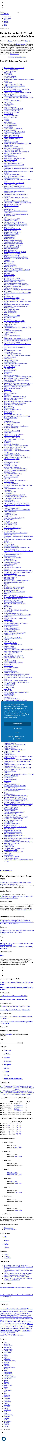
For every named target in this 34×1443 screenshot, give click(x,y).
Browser (6, 1364)
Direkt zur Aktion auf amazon (17, 57)
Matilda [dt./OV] (8, 529)
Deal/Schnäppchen (14, 1321)
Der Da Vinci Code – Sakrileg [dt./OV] (15, 252)
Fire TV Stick (17, 1326)
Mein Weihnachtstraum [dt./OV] (13, 554)
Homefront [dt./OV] (9, 411)
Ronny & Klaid (8, 654)
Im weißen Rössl (8, 424)
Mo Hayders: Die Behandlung (12, 567)
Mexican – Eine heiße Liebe (12, 562)
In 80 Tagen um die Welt (11, 427)
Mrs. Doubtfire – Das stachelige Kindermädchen (17, 572)
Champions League (9, 1367)
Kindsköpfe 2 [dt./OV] (10, 465)
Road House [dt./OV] (10, 648)
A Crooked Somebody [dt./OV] (13, 91)
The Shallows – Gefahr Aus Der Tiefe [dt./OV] (17, 768)
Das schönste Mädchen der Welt (13, 242)
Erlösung (6, 329)
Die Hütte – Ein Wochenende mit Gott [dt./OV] (17, 293)
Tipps (5, 1419)
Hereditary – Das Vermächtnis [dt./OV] (15, 398)
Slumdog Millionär (9, 687)
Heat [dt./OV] (8, 391)
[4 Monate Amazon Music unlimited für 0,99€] (13, 996)
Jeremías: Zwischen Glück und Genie (14, 455)
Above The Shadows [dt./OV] (12, 100)
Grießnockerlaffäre (9, 381)
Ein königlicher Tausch (10, 324)
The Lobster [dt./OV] (10, 754)
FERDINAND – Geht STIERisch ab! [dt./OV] (17, 339)
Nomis (5, 585)
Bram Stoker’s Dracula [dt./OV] (13, 163)
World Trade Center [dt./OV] (12, 843)
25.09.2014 (18, 1210)
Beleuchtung (7, 1359)
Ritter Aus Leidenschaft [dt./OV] (13, 644)
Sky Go (20, 1330)
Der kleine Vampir (9, 261)
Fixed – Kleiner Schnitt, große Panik (14, 347)
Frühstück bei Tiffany (10, 362)
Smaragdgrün (7, 689)
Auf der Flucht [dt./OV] (10, 125)
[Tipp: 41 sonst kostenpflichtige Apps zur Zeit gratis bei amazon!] (17, 984)
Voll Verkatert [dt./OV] (10, 814)
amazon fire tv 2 (18, 1313)
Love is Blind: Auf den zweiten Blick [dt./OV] (17, 510)
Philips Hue (7, 1395)
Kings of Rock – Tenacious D (12, 467)
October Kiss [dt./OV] (10, 595)
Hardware (6, 20)
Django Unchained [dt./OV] (12, 316)
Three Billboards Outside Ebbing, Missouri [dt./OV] (19, 774)
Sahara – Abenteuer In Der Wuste (13, 662)
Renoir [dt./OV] (8, 641)
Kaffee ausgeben (8, 1228)
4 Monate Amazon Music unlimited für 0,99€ (13, 999)
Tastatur (2, 1332)
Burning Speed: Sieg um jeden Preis (14, 183)
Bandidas (6, 140)
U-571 (5, 792)
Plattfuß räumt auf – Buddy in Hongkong (15, 623)
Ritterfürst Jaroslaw (9, 646)
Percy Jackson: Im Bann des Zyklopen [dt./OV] (17, 615)
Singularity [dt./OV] (9, 685)
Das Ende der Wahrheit (10, 230)
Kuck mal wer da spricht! (11, 477)
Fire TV (30, 1323)
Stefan (10, 41)
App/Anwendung (23, 1315)
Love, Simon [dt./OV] (10, 511)
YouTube (21, 1335)
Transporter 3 (7, 781)
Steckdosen (7, 1416)
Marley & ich (7, 526)
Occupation (7, 593)
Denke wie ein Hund (10, 250)
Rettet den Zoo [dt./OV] (10, 643)
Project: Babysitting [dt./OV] (12, 630)
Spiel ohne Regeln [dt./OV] (11, 699)
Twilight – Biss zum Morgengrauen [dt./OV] (16, 789)
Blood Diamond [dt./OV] (11, 156)
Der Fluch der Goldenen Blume (13, 253)
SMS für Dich (8, 690)
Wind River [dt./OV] (10, 837)
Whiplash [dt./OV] (9, 828)
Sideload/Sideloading (9, 1330)
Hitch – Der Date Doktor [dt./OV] (13, 404)
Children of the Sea (9, 192)
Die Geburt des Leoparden (11, 288)
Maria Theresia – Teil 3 (10, 523)
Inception (6, 429)
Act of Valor (7, 102)
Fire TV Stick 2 (28, 1326)
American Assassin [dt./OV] (12, 110)
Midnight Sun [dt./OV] (10, 564)
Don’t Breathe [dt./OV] (10, 317)
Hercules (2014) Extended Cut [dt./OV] (15, 396)
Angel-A (6, 119)
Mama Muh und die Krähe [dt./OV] (14, 518)
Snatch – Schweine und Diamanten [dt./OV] (16, 692)
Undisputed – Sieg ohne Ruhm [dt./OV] (15, 799)
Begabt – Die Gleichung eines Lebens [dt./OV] (17, 143)
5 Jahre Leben (8, 82)
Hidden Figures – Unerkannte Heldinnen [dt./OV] (18, 401)
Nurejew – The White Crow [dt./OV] (14, 592)
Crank (5, 217)
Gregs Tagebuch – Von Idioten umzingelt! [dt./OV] (18, 376)
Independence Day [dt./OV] (12, 431)
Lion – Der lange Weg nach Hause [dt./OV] (16, 503)
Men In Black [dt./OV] (10, 561)
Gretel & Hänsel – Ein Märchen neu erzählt (16, 380)
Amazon (24, 1308)
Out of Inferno (8, 608)
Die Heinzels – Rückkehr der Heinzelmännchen (17, 289)
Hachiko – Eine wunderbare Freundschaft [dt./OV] (18, 383)
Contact (6, 207)
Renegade (6, 639)
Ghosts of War (8, 372)
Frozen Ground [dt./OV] (11, 360)
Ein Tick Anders (8, 326)
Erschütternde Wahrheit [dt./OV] (13, 330)
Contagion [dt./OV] (9, 209)
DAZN (6, 1369)
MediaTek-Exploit (18, 1105)
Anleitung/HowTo (13, 1315)
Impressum (7, 1256)
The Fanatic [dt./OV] (10, 743)
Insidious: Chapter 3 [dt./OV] (12, 437)
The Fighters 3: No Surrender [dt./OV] (15, 745)
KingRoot (16, 1109)
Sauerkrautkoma (8, 666)
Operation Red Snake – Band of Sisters (15, 603)
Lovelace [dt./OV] (9, 513)
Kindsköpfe (7, 464)
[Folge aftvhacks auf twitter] (4, 934)
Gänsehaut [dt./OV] (9, 368)
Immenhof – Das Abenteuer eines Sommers (16, 426)
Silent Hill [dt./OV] (9, 684)
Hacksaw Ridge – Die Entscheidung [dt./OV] (17, 385)
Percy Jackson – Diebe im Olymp (13, 613)
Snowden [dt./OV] (9, 694)
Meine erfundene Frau (10, 556)
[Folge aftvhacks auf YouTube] (17, 932)
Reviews (6, 1400)
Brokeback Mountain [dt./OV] (12, 174)
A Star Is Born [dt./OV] (10, 94)
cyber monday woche (27, 1318)
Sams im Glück (8, 664)
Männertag (7, 521)
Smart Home (7, 1410)
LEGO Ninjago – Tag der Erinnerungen (15, 496)
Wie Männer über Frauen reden (12, 832)
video (13, 1332)
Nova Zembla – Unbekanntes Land (14, 587)
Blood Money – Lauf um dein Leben (14, 158)
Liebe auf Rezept (8, 500)
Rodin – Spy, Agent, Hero (11, 653)
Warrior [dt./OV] (8, 822)
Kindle (6, 1387)
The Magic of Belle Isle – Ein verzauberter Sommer (18, 756)
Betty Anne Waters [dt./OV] (12, 150)
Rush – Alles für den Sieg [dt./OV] (14, 657)
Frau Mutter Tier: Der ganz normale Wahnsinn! (17, 355)
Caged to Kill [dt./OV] (10, 184)
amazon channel (8, 1346)
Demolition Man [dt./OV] (11, 248)
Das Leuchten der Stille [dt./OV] (13, 240)
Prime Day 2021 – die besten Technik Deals (16, 1276)
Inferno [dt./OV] (8, 432)
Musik (5, 1392)
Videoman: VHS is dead (11, 807)
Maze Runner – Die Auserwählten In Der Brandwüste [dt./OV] (15, 533)
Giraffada (6, 373)
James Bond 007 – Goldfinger (12, 449)
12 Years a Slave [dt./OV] (11, 69)
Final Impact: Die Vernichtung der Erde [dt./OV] (17, 340)
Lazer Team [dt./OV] (10, 492)
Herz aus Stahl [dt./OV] (10, 399)
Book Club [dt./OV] (9, 161)
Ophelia (6, 605)
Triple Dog (7, 782)
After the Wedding (9, 104)
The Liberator (8, 753)
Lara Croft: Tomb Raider (11, 483)
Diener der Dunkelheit (10, 311)
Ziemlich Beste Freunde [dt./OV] (13, 851)
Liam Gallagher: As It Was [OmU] (13, 498)
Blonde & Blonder (9, 155)
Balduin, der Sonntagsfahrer (12, 138)
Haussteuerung (8, 1385)
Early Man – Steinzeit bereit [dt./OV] (14, 321)
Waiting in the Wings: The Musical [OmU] (16, 817)
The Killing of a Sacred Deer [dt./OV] (14, 749)
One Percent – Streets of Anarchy (13, 598)
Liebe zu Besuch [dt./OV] (11, 501)
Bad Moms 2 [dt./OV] (10, 130)
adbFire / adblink (10, 1309)
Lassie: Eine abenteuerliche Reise (13, 488)
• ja (17, 1123)
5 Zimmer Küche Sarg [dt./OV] (13, 84)
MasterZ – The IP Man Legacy (12, 528)
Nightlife (6, 584)
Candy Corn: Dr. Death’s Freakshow (14, 186)
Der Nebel (7, 273)
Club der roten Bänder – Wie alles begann (16, 201)
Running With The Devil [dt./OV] (13, 656)
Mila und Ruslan (8, 565)
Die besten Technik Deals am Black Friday (16, 1265)
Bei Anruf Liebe (8, 145)
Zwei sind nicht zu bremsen (11, 856)
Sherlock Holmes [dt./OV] (11, 672)
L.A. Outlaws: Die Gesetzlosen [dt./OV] (15, 480)
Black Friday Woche (17, 1317)
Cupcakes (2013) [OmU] (11, 220)
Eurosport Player (20, 1324)
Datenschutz (7, 1258)
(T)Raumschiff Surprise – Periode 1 (14, 68)
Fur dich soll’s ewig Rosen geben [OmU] (15, 363)
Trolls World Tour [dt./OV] (11, 784)
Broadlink (6, 1362)
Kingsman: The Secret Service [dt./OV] (15, 470)
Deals (5, 25)
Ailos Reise (7, 105)
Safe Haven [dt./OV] (10, 661)
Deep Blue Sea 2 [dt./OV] (11, 247)
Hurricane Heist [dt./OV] (11, 418)
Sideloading (7, 1405)
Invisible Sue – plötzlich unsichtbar (14, 439)
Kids (5, 460)
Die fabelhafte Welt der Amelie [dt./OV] (15, 283)
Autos (5, 1357)
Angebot (3, 1315)
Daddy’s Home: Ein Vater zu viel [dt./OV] (16, 225)
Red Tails (6, 636)
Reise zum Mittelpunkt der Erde (13, 638)
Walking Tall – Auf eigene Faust (13, 820)
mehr (17, 732)
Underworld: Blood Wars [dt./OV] (13, 797)
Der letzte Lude (8, 263)
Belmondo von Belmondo (11, 146)
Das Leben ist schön (9, 238)
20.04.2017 (18, 1183)
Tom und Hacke (8, 777)
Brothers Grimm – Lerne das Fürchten (14, 176)
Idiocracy (6, 419)
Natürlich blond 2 (9, 579)
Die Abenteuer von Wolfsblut (12, 278)
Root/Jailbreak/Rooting (25, 1328)
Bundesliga (17, 1318)
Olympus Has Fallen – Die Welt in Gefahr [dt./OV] (18, 597)
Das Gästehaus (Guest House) (12, 232)
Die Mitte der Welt (9, 296)
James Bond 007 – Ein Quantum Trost (15, 447)
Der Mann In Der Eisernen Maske (13, 268)
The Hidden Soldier (9, 748)
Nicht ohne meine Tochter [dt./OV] (14, 582)
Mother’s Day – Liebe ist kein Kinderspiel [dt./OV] (18, 570)
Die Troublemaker (9, 307)
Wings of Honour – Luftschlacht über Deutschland (18, 838)
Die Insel (6, 294)
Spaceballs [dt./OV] (9, 695)
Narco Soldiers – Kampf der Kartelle (14, 575)
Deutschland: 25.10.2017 (14, 1174)
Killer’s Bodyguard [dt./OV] (12, 462)
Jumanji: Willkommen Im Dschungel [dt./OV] (17, 457)
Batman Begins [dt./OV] (11, 142)
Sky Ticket (7, 1406)
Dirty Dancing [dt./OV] (10, 312)
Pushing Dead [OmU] (10, 631)
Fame (5, 337)
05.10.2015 (18, 1192)
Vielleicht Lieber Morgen (11, 809)
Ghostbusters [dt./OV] (10, 370)
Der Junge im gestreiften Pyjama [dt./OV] (15, 257)
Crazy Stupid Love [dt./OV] (12, 219)
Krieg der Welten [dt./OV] (11, 475)
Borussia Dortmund (27, 1317)
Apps (5, 24)
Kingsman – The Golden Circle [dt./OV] (15, 468)
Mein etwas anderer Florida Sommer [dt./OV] (17, 547)
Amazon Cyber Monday (10, 1311)
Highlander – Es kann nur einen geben (15, 403)
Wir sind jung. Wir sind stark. (12, 840)
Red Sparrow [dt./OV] (10, 634)
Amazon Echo (22, 1311)
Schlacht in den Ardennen (11, 667)
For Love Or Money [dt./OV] (12, 350)
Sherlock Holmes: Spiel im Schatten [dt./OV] (16, 674)
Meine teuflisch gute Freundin (12, 557)
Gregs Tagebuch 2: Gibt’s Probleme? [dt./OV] (17, 378)
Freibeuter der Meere (10, 357)
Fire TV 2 (3, 1326)
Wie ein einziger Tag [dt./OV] (12, 830)
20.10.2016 (14, 1182)
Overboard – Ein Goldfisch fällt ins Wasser (16, 610)
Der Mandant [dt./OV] (10, 266)
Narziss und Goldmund (10, 577)
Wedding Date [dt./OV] (10, 825)
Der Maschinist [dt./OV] (11, 271)
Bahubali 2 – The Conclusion (12, 133)
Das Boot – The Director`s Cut (12, 229)
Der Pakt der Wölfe (9, 275)
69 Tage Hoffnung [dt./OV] (11, 87)
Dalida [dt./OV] (8, 227)
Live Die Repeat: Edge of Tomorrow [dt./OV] (17, 505)
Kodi (5, 1388)
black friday (8, 1317)
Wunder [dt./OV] (8, 845)
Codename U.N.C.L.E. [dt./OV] (13, 204)
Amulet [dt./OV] (8, 114)
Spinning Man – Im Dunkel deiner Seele (15, 700)
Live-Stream (15, 1328)
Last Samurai (7, 490)
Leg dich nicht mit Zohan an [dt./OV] (14, 495)
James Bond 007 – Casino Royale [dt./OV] (16, 445)
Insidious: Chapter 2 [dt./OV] (12, 436)
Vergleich (6, 1423)
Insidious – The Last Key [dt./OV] (13, 434)
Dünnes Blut (7, 319)
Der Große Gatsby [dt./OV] (11, 255)
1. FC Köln (2, 1309)
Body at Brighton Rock (10, 160)
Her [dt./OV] (7, 395)
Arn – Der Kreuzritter (10, 123)
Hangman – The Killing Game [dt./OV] (15, 386)
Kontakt (6, 1254)
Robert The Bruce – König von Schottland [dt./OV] (18, 649)
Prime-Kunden (20, 44)
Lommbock (7, 506)
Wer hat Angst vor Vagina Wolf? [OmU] (15, 827)
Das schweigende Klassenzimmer (13, 243)
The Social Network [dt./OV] (12, 769)
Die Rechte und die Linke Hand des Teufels (16, 304)
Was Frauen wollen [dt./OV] (12, 823)
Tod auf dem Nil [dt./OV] (11, 776)
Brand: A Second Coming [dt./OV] (14, 165)
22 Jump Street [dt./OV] (10, 77)
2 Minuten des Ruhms (10, 71)
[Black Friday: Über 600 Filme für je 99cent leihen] (15, 1006)
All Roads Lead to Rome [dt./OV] (13, 109)
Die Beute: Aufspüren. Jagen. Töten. (14, 280)
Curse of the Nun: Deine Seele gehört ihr (15, 224)
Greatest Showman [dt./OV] (12, 375)
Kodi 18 (2, 1328)
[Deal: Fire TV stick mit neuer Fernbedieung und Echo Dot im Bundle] (17, 1018)
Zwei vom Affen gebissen (11, 858)
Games (6, 21)
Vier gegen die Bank (9, 810)
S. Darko (6, 659)
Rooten (6, 1403)
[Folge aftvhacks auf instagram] (2, 934)
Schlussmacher (8, 669)
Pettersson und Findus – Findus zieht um (15, 618)
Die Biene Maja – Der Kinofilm (13, 281)
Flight (5, 349)
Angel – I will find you (10, 117)
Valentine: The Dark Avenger (12, 802)
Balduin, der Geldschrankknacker (13, 137)
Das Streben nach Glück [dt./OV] (13, 245)
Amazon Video (25, 1313)
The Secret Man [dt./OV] (11, 766)
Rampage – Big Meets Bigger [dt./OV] (15, 633)
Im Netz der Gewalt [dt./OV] (12, 422)
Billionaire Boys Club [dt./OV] (12, 153)
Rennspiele (7, 1398)
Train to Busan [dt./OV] (10, 779)
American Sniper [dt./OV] (11, 112)
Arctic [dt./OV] (8, 122)
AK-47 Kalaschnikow (10, 107)
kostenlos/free (9, 1328)
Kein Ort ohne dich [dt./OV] (12, 459)
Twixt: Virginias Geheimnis (11, 791)
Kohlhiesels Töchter (9, 472)
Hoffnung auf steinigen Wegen (12, 409)
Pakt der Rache (8, 611)
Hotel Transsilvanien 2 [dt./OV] (13, 414)
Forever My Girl (8, 352)
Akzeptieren (17, 724)
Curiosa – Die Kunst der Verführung (14, 222)
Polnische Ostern (8, 626)
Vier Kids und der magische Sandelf (14, 812)
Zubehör (6, 1426)
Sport (5, 1411)
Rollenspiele (7, 1401)
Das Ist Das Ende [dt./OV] (11, 234)
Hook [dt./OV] (8, 413)
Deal (2, 1321)
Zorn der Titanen (8, 855)
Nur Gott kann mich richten (11, 590)
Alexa (18, 1309)
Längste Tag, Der (9, 482)
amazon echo (7, 1347)
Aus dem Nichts (8, 127)
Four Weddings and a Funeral (12, 353)
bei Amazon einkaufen (10, 1229)
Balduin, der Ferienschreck (11, 135)
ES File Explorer (9, 1323)
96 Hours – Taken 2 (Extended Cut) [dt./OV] (16, 89)
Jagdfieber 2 (7, 442)
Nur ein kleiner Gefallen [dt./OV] (13, 588)
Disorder (6, 314)
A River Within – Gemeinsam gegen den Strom (17, 92)
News (5, 1393)
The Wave (7, 772)
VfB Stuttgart (9, 1332)
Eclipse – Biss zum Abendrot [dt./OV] (14, 322)
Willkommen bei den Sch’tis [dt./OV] (14, 835)
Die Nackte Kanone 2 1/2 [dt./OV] (14, 299)
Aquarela (6, 120)
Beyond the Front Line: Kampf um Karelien (16, 151)
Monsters (6, 569)
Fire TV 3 (8, 1326)
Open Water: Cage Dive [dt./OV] (13, 602)
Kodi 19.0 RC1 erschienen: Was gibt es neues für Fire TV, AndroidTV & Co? (18, 1279)
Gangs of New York (9, 367)
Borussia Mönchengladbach (7, 1318)
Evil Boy (6, 334)
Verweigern (17, 728)
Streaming (27, 1330)
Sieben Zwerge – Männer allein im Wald (15, 680)
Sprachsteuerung (8, 1415)
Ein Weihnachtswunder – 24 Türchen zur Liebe (17, 327)
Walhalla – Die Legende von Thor (13, 818)
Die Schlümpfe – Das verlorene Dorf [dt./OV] (17, 306)
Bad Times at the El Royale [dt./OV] (14, 132)
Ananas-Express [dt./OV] (11, 115)
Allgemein (7, 1344)
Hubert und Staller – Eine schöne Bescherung (17, 416)
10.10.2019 (18, 1156)
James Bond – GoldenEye (11, 444)
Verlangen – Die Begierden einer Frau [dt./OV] (17, 805)
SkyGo (6, 1408)
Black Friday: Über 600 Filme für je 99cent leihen (15, 1010)
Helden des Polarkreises (10, 393)
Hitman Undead (8, 406)
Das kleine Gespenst (9, 235)
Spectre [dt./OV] (8, 697)
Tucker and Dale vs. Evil (11, 787)
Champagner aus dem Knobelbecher (14, 191)
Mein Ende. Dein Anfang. (11, 546)
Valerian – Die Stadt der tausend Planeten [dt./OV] (18, 804)
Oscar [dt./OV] (8, 607)
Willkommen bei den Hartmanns (13, 833)
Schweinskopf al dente (10, 671)
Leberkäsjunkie (8, 493)
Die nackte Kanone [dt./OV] (12, 298)
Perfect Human (8, 616)
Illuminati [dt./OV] (9, 421)
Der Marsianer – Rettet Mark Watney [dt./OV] (17, 270)
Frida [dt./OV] (8, 358)
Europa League (8, 1373)
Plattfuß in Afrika (9, 621)
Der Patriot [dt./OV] (9, 276)
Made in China (8, 516)
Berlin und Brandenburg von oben (13, 148)
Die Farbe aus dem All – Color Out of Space (16, 284)
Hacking (6, 22)
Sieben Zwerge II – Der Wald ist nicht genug (16, 682)
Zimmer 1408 (7, 853)
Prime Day (7, 1396)
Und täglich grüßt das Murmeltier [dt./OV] (16, 795)
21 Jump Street (8, 74)
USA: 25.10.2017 (12, 1173)
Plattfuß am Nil (8, 620)
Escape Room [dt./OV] (10, 332)
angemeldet (9, 1034)
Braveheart (7, 166)
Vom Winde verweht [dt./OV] (12, 815)
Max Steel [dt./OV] (9, 531)
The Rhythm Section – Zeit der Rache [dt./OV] (17, 764)
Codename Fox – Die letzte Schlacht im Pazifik (17, 202)
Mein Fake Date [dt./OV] (11, 549)
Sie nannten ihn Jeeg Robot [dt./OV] (14, 676)
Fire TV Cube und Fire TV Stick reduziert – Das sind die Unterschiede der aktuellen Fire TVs (18, 1274)
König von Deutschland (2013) (12, 473)
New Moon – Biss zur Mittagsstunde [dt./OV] (17, 580)
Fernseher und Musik (10, 1377)
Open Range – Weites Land (11, 600)
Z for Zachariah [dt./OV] (11, 850)
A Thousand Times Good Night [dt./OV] (15, 96)
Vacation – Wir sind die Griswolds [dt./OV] (16, 800)
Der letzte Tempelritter (10, 265)
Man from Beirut (8, 519)
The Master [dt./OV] (9, 758)
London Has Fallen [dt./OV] (12, 508)
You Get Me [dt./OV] (10, 846)
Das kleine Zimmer (9, 237)
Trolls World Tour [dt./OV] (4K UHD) (15, 786)
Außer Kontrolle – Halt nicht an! (13, 128)
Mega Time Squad (9, 544)
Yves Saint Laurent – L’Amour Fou (14, 848)
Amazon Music (8, 1349)
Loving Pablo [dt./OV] (10, 515)
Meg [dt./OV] (8, 542)
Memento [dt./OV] (9, 559)
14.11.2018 (18, 1147)
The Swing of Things (10, 771)
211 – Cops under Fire (10, 76)
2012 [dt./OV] (8, 73)
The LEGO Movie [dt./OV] (12, 751)
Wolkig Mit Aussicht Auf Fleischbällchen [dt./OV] (18, 841)
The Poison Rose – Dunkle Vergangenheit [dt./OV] (18, 759)
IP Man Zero (7, 441)
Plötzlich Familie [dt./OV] (11, 625)
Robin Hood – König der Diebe (13, 651)
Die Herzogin (7, 291)
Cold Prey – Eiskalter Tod (11, 206)
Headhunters (7, 390)
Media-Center (8, 1390)
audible (6, 1355)
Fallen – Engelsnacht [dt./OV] (12, 335)
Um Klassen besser (9, 794)
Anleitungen (7, 18)
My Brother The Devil (10, 574)
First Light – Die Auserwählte (12, 342)
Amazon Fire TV (9, 1313)
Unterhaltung (7, 1421)
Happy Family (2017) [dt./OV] (12, 388)
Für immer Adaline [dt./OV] (12, 365)
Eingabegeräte (8, 1372)
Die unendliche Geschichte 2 (12, 309)
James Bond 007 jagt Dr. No (12, 454)
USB (5, 1332)
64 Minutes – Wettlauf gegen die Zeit (14, 86)
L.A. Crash (7, 478)
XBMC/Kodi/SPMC (9, 1334)
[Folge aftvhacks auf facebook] (0, 934)
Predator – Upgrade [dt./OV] (12, 628)
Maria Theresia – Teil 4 (10, 524)
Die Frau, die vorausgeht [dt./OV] (13, 286)
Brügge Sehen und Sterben (11, 178)
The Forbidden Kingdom (11, 746)
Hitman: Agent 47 (9, 408)
